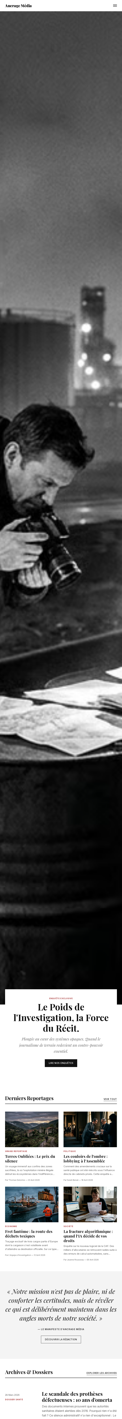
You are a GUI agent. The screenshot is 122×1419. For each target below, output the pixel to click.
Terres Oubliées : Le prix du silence (30, 1158)
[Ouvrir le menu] (115, 5)
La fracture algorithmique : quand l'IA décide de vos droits (88, 1236)
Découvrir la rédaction (61, 1339)
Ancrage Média (18, 5)
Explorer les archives (102, 1373)
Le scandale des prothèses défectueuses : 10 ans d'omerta (77, 1396)
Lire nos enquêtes (61, 1063)
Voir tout (110, 1099)
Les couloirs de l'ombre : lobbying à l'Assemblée (86, 1158)
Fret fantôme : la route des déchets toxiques (28, 1233)
